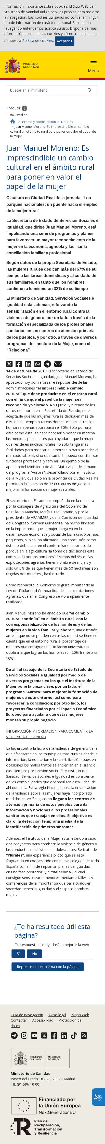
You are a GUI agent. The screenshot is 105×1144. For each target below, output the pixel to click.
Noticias (67, 122)
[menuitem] (27, 1014)
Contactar (19, 1020)
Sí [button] (18, 953)
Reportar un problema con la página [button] (47, 966)
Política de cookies (37, 40)
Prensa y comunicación (39, 122)
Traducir (14, 108)
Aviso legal (57, 1014)
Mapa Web (80, 1014)
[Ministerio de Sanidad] (23, 65)
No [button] (34, 953)
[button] (93, 63)
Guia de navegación (27, 1014)
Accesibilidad (42, 1020)
